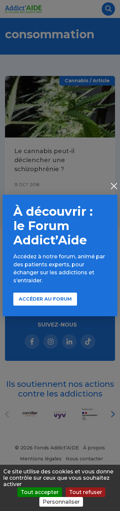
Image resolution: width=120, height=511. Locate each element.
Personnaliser (61, 502)
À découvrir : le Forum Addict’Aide (53, 225)
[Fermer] (114, 187)
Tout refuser (85, 492)
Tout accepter (40, 492)
